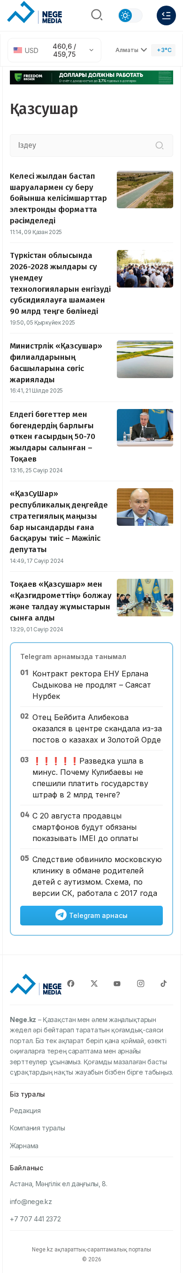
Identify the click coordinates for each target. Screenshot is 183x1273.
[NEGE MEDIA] (34, 13)
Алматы (126, 49)
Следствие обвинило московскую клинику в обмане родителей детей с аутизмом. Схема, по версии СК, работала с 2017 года (97, 876)
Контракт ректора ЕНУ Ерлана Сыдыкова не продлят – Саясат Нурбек (91, 685)
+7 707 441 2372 (35, 1219)
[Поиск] (97, 15)
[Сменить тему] (130, 15)
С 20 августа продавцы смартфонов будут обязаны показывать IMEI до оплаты (85, 827)
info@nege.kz (31, 1201)
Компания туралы (37, 1128)
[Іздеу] (160, 145)
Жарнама (24, 1146)
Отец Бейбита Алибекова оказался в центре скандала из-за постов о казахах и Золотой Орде (97, 728)
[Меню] (166, 15)
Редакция (25, 1110)
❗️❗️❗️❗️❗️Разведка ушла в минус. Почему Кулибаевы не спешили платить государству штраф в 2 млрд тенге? (90, 777)
